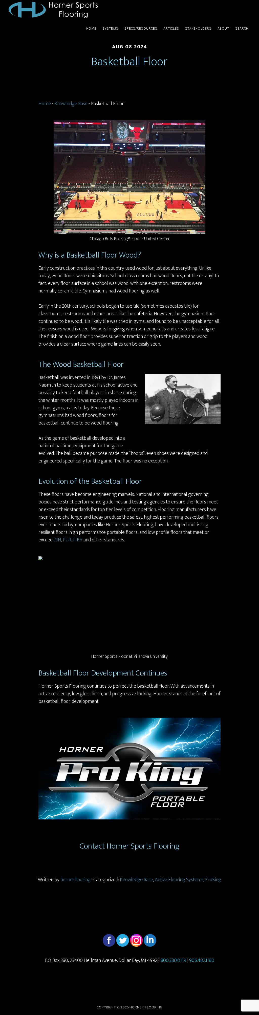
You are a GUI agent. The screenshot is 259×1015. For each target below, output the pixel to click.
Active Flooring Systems (179, 879)
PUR (67, 540)
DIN (57, 540)
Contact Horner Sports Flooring (130, 846)
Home (44, 103)
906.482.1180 (201, 960)
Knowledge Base (71, 103)
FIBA (77, 540)
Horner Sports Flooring (53, 9)
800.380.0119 (173, 960)
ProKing (213, 879)
